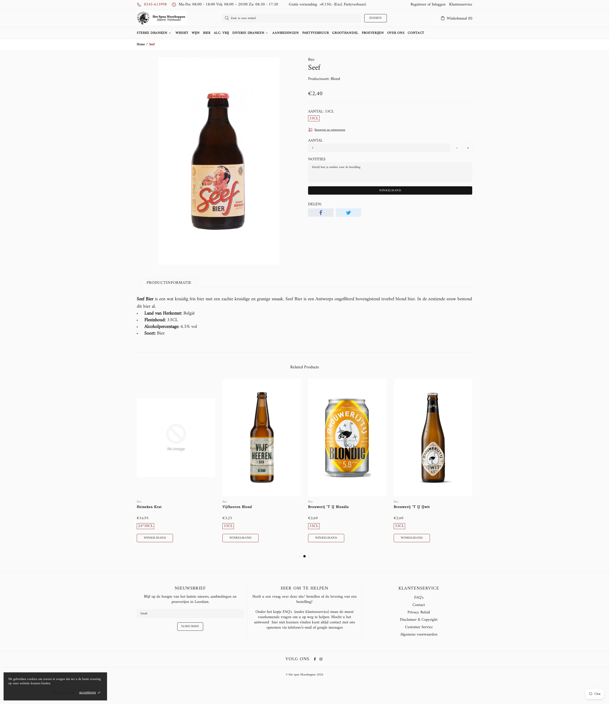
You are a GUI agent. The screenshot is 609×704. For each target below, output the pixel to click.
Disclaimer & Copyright (418, 619)
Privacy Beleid (419, 612)
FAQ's (418, 597)
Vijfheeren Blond (237, 507)
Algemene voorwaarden (418, 634)
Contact (419, 605)
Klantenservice (460, 4)
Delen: (315, 204)
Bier (311, 59)
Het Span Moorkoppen (162, 18)
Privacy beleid (63, 692)
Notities (316, 159)
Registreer (418, 4)
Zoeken (375, 18)
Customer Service (419, 627)
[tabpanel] (176, 466)
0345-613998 (155, 4)
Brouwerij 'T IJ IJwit (412, 507)
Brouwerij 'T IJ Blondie (328, 507)
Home (141, 44)
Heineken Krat (149, 507)
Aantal (315, 140)
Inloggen (439, 4)
